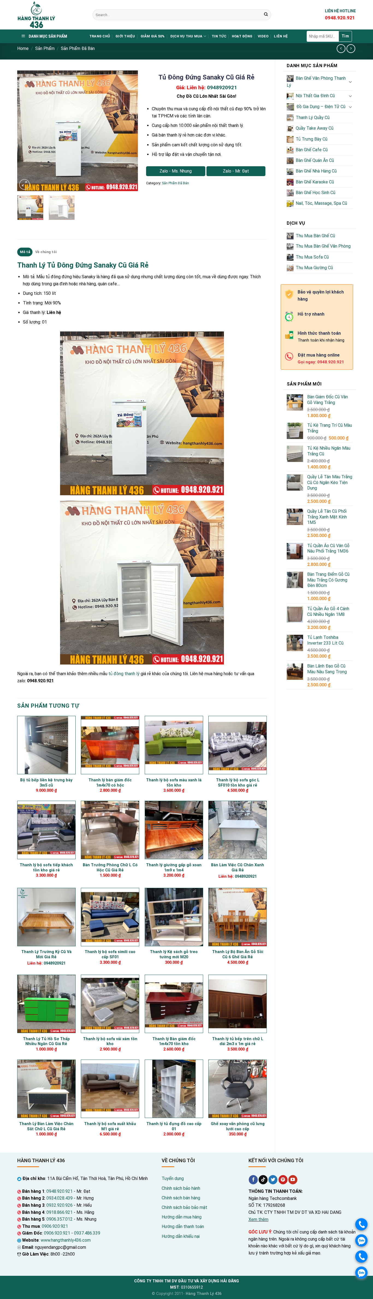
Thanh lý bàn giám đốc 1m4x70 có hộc (110, 783)
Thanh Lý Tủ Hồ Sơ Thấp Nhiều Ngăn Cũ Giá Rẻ (46, 1041)
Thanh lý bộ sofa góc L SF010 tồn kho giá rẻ (237, 783)
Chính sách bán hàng (181, 1197)
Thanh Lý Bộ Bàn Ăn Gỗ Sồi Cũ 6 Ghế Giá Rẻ (237, 954)
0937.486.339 (87, 1233)
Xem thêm (258, 1219)
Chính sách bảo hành (181, 1188)
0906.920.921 (55, 1226)
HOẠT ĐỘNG (242, 36)
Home (23, 48)
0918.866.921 (59, 1212)
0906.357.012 (59, 1219)
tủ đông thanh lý (124, 673)
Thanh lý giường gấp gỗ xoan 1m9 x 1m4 (174, 868)
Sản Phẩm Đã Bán (78, 48)
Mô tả (25, 252)
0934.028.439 (59, 1198)
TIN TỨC (219, 36)
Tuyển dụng (173, 1178)
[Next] (129, 131)
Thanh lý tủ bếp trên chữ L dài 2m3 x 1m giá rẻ (237, 1041)
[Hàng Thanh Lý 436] (50, 14)
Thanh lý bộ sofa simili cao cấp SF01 (110, 954)
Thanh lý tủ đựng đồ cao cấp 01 (174, 1126)
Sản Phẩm (45, 48)
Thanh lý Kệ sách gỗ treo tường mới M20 (174, 954)
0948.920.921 (59, 1191)
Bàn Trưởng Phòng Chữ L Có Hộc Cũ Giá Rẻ (110, 868)
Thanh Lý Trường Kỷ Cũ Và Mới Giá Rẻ (46, 954)
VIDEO (263, 36)
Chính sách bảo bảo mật (184, 1207)
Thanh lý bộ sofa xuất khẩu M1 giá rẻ (110, 1126)
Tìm (345, 36)
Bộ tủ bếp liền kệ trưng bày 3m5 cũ (46, 783)
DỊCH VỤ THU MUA (186, 36)
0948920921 (222, 87)
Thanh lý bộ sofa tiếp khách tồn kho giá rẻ (46, 868)
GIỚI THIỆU (125, 36)
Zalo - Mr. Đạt (236, 171)
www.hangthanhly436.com (66, 1240)
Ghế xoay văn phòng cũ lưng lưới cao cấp (238, 1126)
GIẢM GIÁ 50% (153, 36)
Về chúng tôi (46, 252)
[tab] (24, 252)
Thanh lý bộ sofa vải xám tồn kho (110, 1041)
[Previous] (26, 131)
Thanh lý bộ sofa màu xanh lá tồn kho (174, 783)
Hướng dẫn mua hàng (182, 1217)
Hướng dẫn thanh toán (183, 1226)
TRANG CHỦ (99, 36)
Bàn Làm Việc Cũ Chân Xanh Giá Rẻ (237, 868)
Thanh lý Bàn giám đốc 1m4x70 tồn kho (174, 1041)
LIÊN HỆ (281, 36)
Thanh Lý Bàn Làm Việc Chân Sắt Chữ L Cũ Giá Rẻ (46, 1126)
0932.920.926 (59, 1205)
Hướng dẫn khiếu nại (181, 1236)
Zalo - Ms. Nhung (175, 171)
